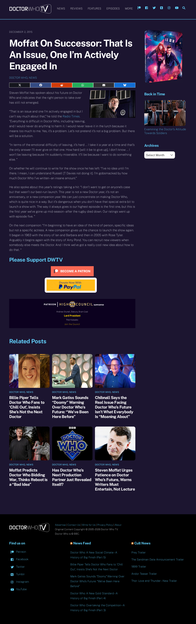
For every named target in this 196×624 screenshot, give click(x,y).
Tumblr (20, 574)
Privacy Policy (105, 524)
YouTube (21, 589)
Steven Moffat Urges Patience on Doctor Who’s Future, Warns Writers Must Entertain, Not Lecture (115, 479)
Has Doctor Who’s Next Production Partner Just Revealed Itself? (71, 477)
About (118, 524)
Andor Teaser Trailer (144, 573)
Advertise (60, 524)
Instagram (22, 581)
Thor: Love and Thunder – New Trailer (154, 580)
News (61, 8)
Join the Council (72, 324)
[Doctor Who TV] (30, 12)
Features (94, 8)
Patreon (20, 551)
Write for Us (88, 524)
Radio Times (71, 116)
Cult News (142, 543)
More (129, 8)
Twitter (20, 566)
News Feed (82, 543)
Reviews (76, 8)
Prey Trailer (138, 552)
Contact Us (74, 524)
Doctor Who (18, 77)
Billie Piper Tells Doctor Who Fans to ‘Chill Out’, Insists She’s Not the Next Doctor (26, 407)
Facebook (21, 559)
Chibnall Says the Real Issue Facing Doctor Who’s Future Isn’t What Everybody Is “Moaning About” (114, 407)
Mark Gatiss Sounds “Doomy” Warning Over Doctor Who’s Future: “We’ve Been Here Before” (70, 407)
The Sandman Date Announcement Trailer (157, 559)
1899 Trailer (138, 566)
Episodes (113, 8)
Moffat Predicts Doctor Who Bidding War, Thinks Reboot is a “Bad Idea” (28, 477)
